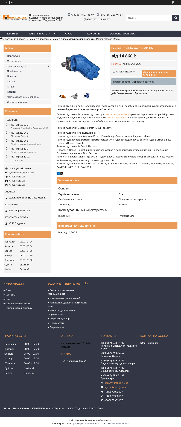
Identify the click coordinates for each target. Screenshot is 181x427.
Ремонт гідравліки (39, 38)
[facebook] (58, 174)
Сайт (8, 299)
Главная (12, 33)
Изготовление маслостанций (65, 298)
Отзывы (11, 91)
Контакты (93, 33)
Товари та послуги (15, 38)
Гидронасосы (57, 327)
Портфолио (14, 55)
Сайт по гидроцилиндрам (18, 308)
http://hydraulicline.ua (20, 168)
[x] (61, 174)
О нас (68, 33)
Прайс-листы (14, 71)
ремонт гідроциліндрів (118, 114)
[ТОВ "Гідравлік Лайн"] (14, 19)
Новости (12, 76)
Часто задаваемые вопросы (23, 96)
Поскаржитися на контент (87, 423)
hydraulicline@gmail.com (21, 172)
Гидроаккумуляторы (60, 318)
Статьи (11, 81)
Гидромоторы (57, 323)
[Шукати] (175, 18)
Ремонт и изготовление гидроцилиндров (61, 292)
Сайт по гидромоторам (17, 303)
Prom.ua (107, 420)
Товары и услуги (39, 33)
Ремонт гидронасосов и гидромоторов (61, 312)
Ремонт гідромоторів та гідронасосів (73, 38)
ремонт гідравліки (117, 117)
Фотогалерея (14, 61)
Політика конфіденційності (115, 423)
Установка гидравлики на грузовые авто (67, 304)
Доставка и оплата (122, 33)
